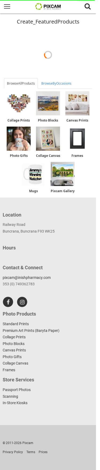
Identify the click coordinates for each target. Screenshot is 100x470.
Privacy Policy (13, 452)
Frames (9, 370)
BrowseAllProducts (21, 83)
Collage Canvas (15, 363)
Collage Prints (14, 337)
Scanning (10, 396)
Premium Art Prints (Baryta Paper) (31, 330)
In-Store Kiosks (15, 403)
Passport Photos (17, 390)
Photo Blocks (14, 344)
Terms (30, 452)
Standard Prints (16, 324)
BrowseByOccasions (56, 83)
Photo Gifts (12, 357)
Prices (43, 452)
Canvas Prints (14, 350)
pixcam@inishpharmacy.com (27, 277)
